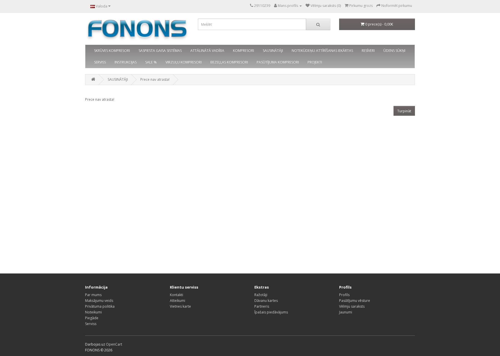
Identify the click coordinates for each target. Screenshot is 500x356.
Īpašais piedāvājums (271, 312)
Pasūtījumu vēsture (354, 300)
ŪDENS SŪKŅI (394, 50)
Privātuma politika (100, 306)
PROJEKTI (315, 62)
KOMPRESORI (243, 50)
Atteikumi (177, 300)
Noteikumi (93, 312)
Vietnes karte (180, 306)
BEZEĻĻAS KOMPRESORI (229, 62)
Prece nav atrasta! (155, 79)
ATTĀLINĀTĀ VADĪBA (207, 50)
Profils (344, 294)
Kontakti (176, 294)
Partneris (261, 306)
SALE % (151, 62)
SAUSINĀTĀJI (273, 50)
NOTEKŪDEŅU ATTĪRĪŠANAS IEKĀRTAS (322, 50)
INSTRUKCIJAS (126, 62)
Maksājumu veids (99, 300)
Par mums (93, 294)
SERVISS (100, 62)
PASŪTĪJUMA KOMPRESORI (278, 62)
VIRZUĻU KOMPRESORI (184, 62)
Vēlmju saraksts (352, 306)
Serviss (90, 323)
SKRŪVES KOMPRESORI (112, 50)
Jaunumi (345, 312)
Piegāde (91, 317)
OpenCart (114, 344)
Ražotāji (260, 294)
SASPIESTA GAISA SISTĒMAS (160, 50)
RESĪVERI (368, 50)
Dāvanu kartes (266, 300)
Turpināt (404, 111)
